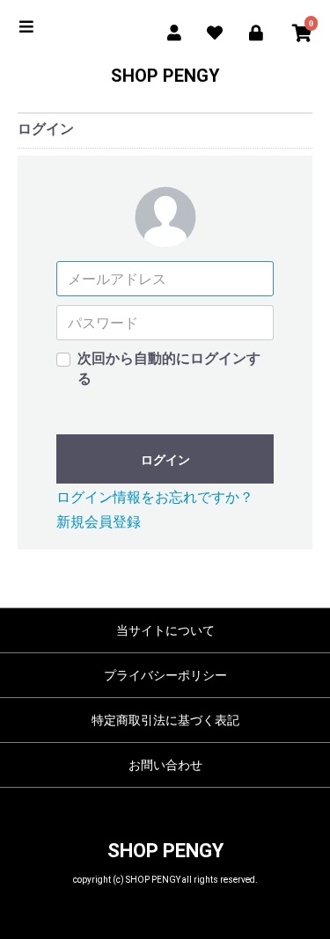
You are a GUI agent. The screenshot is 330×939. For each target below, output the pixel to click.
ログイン (165, 460)
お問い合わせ (165, 765)
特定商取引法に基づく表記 (165, 720)
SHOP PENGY (165, 75)
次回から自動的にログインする (168, 368)
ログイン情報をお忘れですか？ (154, 497)
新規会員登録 (98, 521)
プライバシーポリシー (165, 675)
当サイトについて (165, 630)
